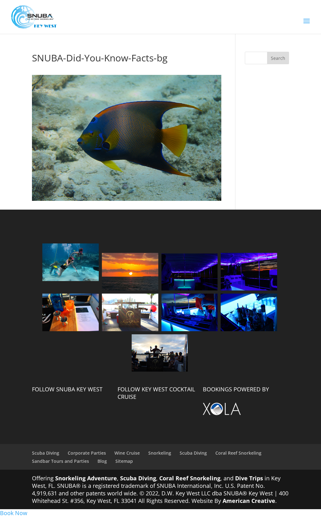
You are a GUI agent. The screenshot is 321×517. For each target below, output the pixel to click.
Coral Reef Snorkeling (238, 453)
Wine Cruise (127, 453)
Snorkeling (159, 453)
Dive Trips (249, 478)
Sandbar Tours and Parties (60, 461)
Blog (102, 461)
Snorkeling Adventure (86, 478)
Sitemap (124, 461)
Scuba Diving (45, 453)
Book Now (13, 513)
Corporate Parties (87, 453)
